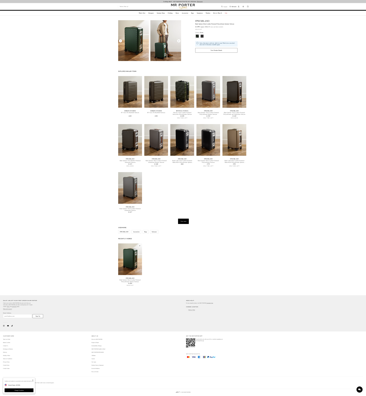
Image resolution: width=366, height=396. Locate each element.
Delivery (5, 352)
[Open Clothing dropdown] (173, 11)
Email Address (7, 313)
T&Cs (8, 306)
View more (183, 221)
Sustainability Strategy (97, 345)
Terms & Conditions (7, 358)
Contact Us (5, 345)
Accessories (136, 232)
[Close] (33, 380)
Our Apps (94, 362)
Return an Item (6, 342)
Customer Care (209, 303)
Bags (145, 232)
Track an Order (6, 339)
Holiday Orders (6, 355)
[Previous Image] (120, 40)
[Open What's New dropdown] (146, 11)
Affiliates (94, 355)
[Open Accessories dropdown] (189, 11)
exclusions (14, 306)
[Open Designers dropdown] (154, 11)
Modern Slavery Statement (98, 365)
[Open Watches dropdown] (211, 11)
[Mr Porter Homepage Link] (183, 6)
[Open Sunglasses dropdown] (203, 11)
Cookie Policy (6, 365)
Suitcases (154, 232)
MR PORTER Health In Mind (98, 349)
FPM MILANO (202, 20)
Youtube (8, 326)
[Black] (202, 36)
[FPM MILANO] (133, 40)
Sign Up (38, 316)
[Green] (197, 36)
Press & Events (95, 371)
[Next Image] (178, 40)
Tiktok (12, 326)
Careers (93, 358)
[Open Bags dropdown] (194, 11)
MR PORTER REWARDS (98, 352)
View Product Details (216, 50)
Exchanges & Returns (8, 349)
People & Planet (95, 342)
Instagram (4, 326)
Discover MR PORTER (97, 339)
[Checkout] (247, 7)
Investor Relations (96, 368)
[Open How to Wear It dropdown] (222, 11)
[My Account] (238, 7)
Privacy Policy (6, 362)
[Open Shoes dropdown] (179, 11)
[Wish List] (243, 7)
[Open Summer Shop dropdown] (165, 11)
